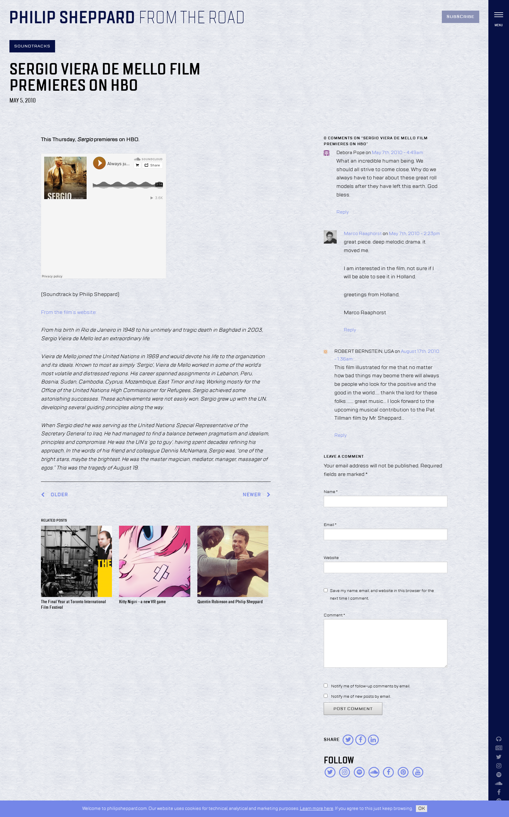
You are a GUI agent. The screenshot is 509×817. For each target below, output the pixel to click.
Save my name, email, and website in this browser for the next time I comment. (382, 594)
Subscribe (461, 17)
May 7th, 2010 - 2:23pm (414, 233)
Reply (342, 212)
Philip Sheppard (72, 18)
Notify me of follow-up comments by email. (370, 686)
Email (330, 525)
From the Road (191, 18)
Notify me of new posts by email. (361, 696)
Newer (252, 494)
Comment (334, 615)
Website (331, 558)
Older (59, 494)
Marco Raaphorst (363, 233)
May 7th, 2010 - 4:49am (397, 152)
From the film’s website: (69, 312)
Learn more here (316, 808)
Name (331, 492)
